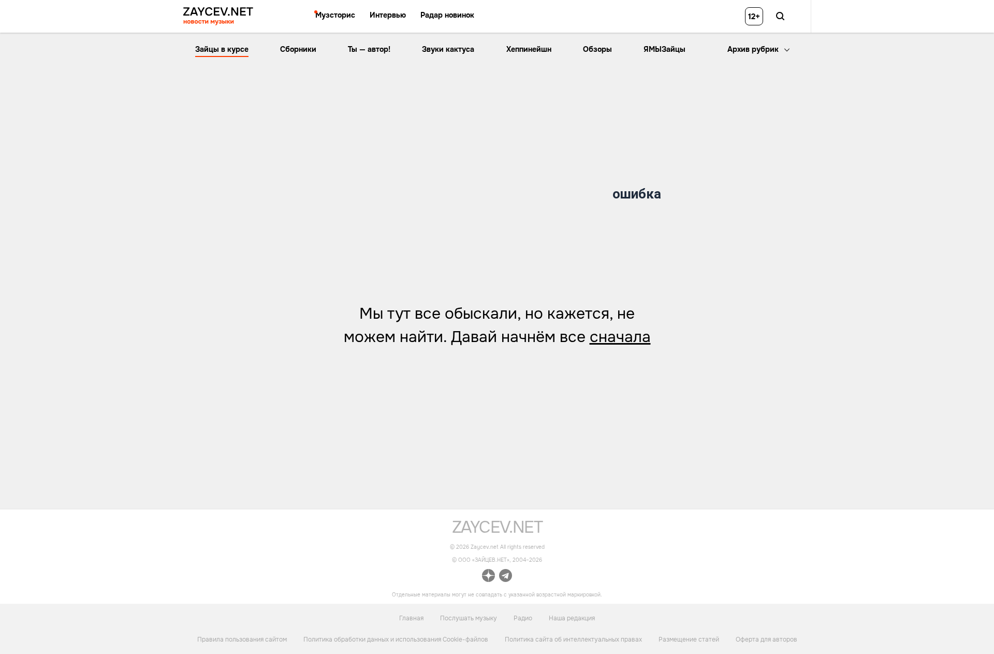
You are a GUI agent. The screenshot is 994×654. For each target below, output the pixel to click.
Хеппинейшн (528, 49)
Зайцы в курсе (221, 49)
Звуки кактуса (448, 49)
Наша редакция (572, 618)
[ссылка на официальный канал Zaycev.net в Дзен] (488, 577)
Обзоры (597, 49)
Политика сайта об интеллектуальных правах (573, 639)
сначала (620, 337)
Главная (411, 618)
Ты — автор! (369, 49)
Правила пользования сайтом (242, 639)
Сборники (298, 49)
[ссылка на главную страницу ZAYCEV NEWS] (218, 16)
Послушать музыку (468, 618)
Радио (523, 618)
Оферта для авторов (766, 639)
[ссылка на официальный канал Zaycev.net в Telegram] (505, 577)
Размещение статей (689, 639)
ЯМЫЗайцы (664, 49)
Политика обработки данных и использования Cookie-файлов (395, 639)
